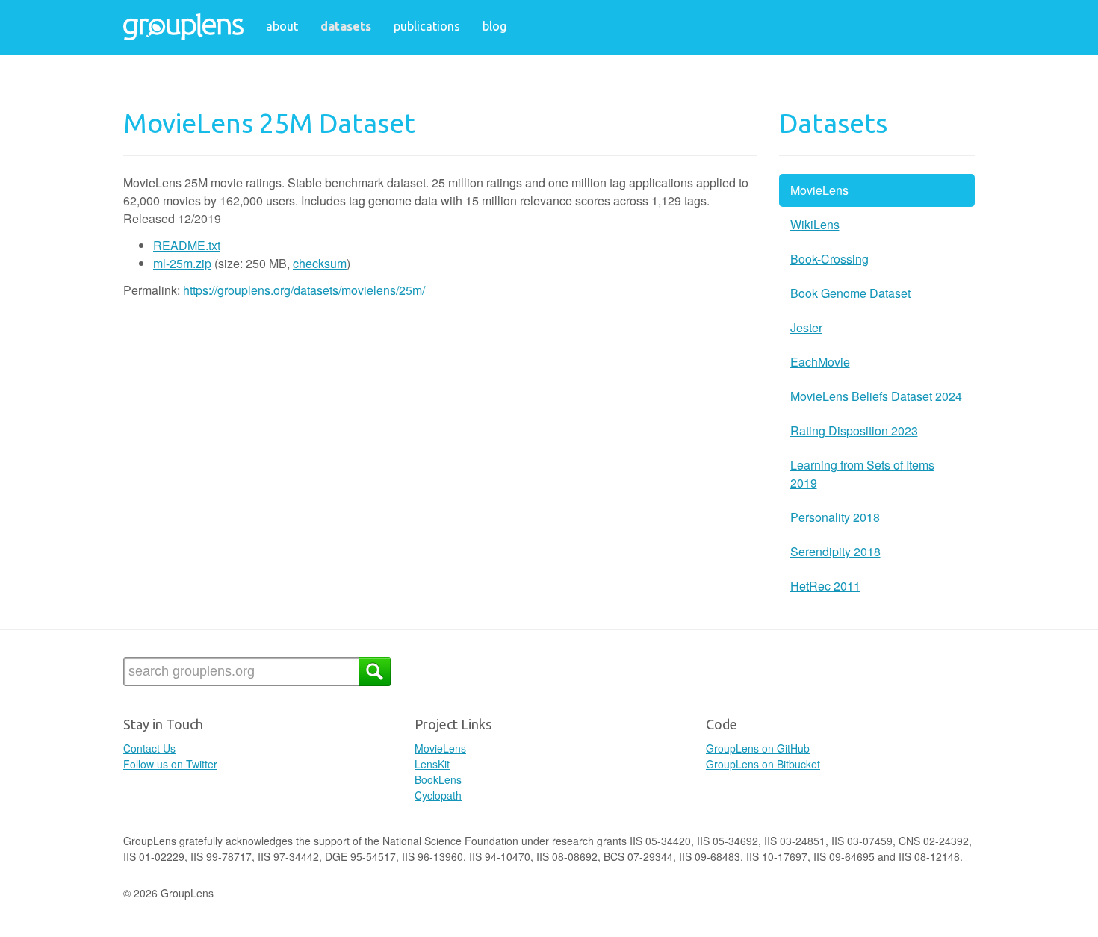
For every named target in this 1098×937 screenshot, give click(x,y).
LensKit (432, 763)
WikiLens (815, 224)
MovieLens (819, 190)
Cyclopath (438, 795)
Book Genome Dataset (850, 293)
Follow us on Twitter (170, 763)
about (282, 26)
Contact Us (149, 748)
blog (494, 26)
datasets (345, 26)
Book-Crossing (829, 258)
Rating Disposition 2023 (854, 430)
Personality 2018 (835, 517)
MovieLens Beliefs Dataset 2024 (876, 396)
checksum (320, 263)
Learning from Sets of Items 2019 (862, 473)
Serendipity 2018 (835, 551)
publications (427, 26)
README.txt (186, 245)
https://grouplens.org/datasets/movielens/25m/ (304, 290)
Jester (806, 327)
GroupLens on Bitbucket (763, 763)
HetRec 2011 (825, 585)
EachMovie (820, 361)
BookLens (438, 779)
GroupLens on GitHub (758, 748)
